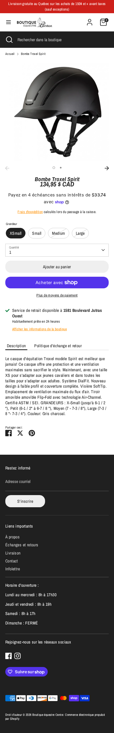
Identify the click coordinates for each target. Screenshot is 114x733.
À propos (12, 537)
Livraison (13, 553)
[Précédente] (7, 168)
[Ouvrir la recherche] (9, 39)
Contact (11, 561)
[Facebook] (8, 656)
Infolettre (12, 569)
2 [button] (61, 167)
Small (36, 233)
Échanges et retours (21, 545)
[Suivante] (107, 168)
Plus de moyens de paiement (56, 295)
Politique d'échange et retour (58, 346)
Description (16, 346)
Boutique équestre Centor (47, 715)
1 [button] (53, 167)
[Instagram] (17, 656)
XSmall (15, 233)
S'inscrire (25, 501)
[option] (57, 111)
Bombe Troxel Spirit (33, 54)
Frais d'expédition (30, 211)
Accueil (10, 54)
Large (80, 233)
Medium (58, 233)
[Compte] (89, 19)
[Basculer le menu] (8, 22)
